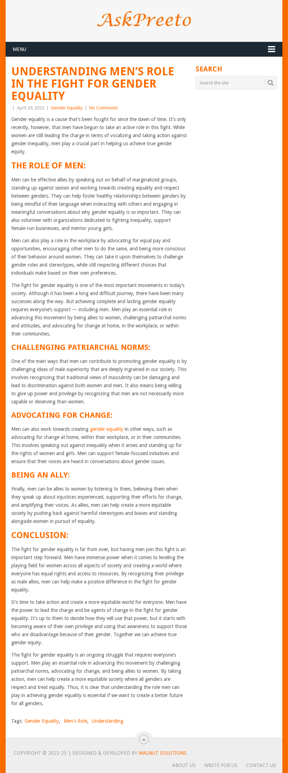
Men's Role (75, 721)
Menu (19, 49)
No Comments (103, 107)
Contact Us (261, 765)
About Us (184, 765)
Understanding (107, 721)
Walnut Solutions (162, 753)
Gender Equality (67, 107)
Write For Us (220, 765)
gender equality (106, 429)
